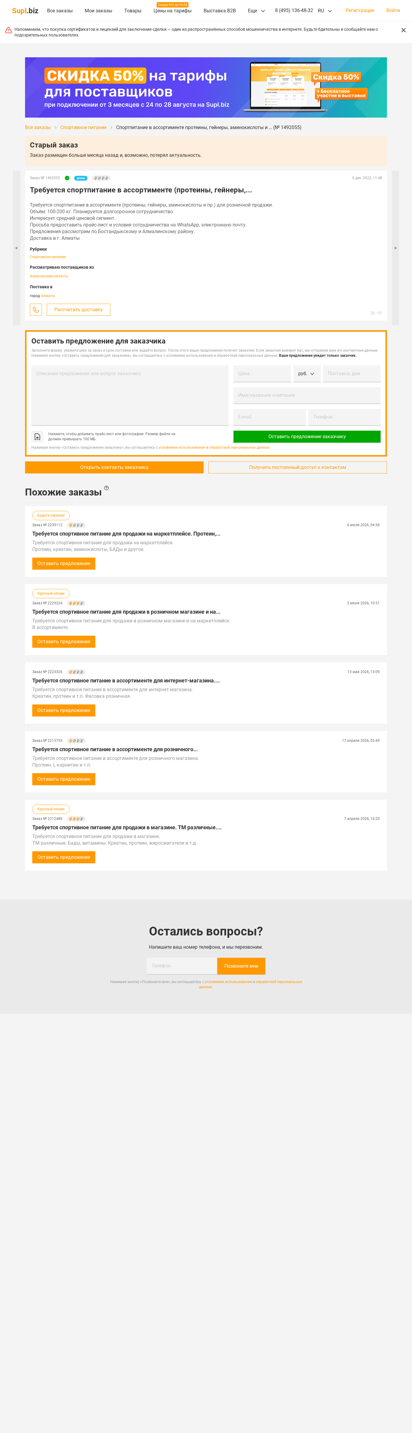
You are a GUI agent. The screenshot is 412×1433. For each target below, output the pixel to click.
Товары (132, 11)
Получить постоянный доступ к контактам (297, 467)
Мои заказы (98, 11)
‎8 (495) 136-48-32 (294, 10)
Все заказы (60, 11)
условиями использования (182, 447)
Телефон (322, 417)
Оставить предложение (63, 563)
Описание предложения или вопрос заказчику (88, 373)
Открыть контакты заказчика (114, 467)
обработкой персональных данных (239, 447)
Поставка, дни (344, 373)
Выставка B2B (220, 11)
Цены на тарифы (173, 11)
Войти (393, 10)
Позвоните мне (241, 966)
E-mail (245, 417)
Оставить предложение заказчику (307, 436)
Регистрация (360, 10)
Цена (244, 373)
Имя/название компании (266, 395)
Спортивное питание (48, 257)
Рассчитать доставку (78, 309)
